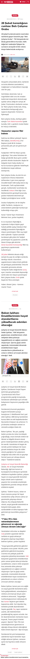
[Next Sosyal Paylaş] (2, 76)
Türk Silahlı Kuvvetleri (15, 121)
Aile (8, 467)
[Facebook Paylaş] (7, 76)
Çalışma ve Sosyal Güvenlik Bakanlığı (14, 464)
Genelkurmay (15, 141)
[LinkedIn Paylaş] (15, 76)
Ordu (18, 277)
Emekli (10, 652)
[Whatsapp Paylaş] (23, 76)
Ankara (11, 190)
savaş (25, 270)
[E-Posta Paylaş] (27, 76)
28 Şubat (4, 254)
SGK (27, 556)
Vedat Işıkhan (18, 652)
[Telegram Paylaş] (19, 76)
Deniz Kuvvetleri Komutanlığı (11, 245)
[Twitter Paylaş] (11, 76)
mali (2, 534)
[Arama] (28, 2)
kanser (6, 602)
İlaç (14, 609)
